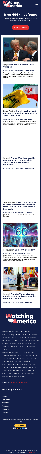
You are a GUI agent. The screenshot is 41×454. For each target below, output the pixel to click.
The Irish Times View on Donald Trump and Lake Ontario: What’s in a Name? (19, 296)
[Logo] (18, 3)
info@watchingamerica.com (20, 382)
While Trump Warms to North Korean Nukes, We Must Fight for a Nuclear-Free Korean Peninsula (19, 205)
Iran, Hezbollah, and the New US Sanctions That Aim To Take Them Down (20, 113)
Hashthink (32, 452)
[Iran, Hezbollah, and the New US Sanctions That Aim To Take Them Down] (20, 96)
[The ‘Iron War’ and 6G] (20, 235)
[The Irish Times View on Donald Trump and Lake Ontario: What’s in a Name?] (20, 279)
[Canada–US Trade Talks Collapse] (20, 49)
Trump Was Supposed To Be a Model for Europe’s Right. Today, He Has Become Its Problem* (19, 161)
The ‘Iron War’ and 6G (24, 250)
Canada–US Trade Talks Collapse (18, 65)
